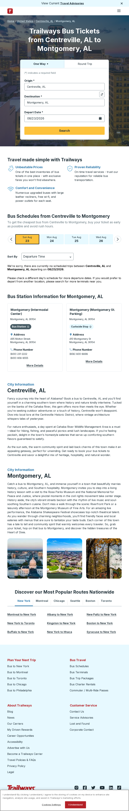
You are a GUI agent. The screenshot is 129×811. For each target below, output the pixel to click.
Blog (10, 711)
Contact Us (77, 711)
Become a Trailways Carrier (25, 754)
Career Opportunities (20, 735)
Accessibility (15, 741)
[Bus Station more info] (28, 326)
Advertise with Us (18, 748)
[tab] (23, 601)
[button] (11, 239)
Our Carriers (15, 723)
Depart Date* (33, 112)
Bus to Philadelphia (19, 690)
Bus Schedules (79, 666)
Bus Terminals (79, 672)
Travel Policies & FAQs (21, 760)
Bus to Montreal (17, 672)
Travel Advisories (72, 3)
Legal (10, 772)
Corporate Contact (82, 729)
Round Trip (85, 64)
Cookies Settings (51, 804)
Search (64, 130)
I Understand (75, 804)
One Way (39, 64)
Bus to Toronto (17, 678)
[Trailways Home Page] (10, 11)
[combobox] (64, 86)
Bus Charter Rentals (82, 684)
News (10, 717)
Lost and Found (80, 723)
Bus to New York (18, 666)
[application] (34, 337)
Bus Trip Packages (82, 678)
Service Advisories (81, 717)
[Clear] (101, 86)
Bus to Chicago (17, 684)
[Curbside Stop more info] (90, 326)
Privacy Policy (16, 766)
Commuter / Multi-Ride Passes (89, 690)
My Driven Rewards (19, 729)
